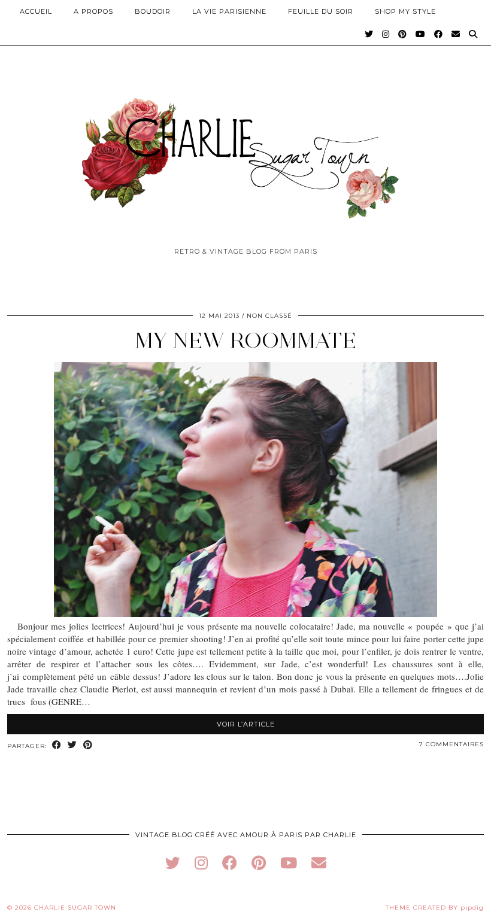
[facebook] (229, 863)
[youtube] (288, 863)
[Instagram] (386, 34)
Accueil (36, 11)
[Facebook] (438, 34)
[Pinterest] (402, 34)
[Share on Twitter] (72, 745)
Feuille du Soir (320, 11)
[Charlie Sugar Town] (245, 151)
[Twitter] (369, 34)
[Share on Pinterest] (88, 745)
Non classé (269, 316)
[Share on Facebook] (57, 745)
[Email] (455, 34)
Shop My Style (405, 11)
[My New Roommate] (245, 613)
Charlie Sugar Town (75, 907)
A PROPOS (93, 11)
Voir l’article (246, 724)
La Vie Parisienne (229, 11)
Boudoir (153, 11)
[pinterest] (258, 863)
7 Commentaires (451, 744)
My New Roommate (246, 340)
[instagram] (201, 863)
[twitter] (172, 863)
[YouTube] (421, 34)
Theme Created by (435, 907)
